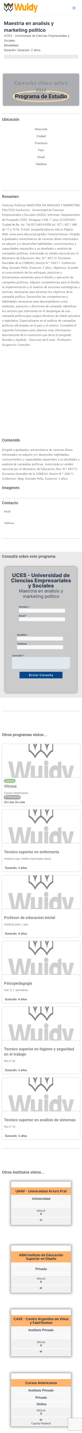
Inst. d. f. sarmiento (16, 990)
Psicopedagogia (18, 983)
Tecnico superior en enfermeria (31, 851)
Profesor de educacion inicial (29, 917)
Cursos (9, 780)
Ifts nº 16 (9, 1126)
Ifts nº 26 (9, 1061)
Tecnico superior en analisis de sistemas (40, 1119)
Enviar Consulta (41, 675)
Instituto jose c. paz (16, 924)
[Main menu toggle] (74, 8)
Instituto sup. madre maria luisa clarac (27, 858)
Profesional (12, 797)
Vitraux (10, 786)
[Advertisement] (41, 394)
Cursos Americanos (16, 793)
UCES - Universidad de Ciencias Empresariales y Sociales (37, 38)
